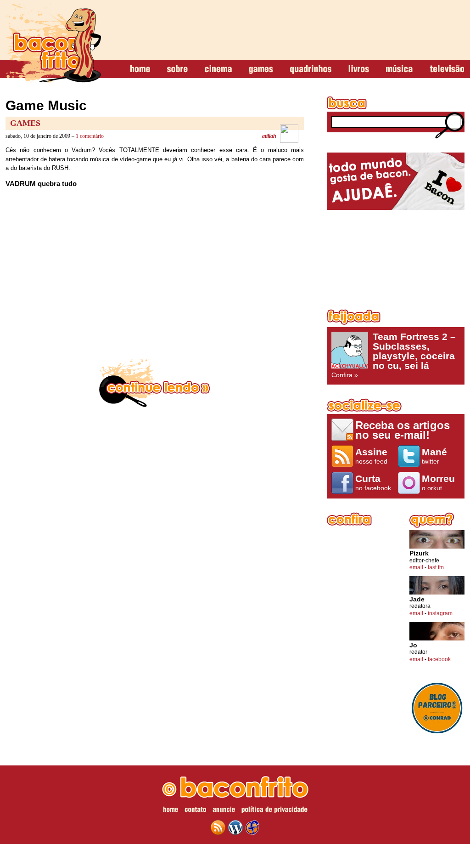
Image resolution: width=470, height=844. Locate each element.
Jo (413, 645)
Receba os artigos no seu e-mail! (402, 430)
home (140, 69)
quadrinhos (310, 69)
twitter (434, 456)
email (416, 567)
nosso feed (371, 456)
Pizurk (419, 553)
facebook (439, 659)
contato (195, 811)
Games (25, 123)
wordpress (235, 827)
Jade (417, 599)
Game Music (46, 105)
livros (358, 69)
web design (252, 827)
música (399, 69)
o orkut (438, 482)
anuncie (224, 811)
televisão (447, 69)
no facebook (373, 482)
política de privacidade (274, 811)
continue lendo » (154, 383)
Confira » (393, 355)
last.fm (436, 567)
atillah (269, 136)
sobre (177, 69)
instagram (440, 613)
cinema (218, 69)
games (261, 69)
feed (218, 827)
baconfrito (53, 43)
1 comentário (90, 136)
